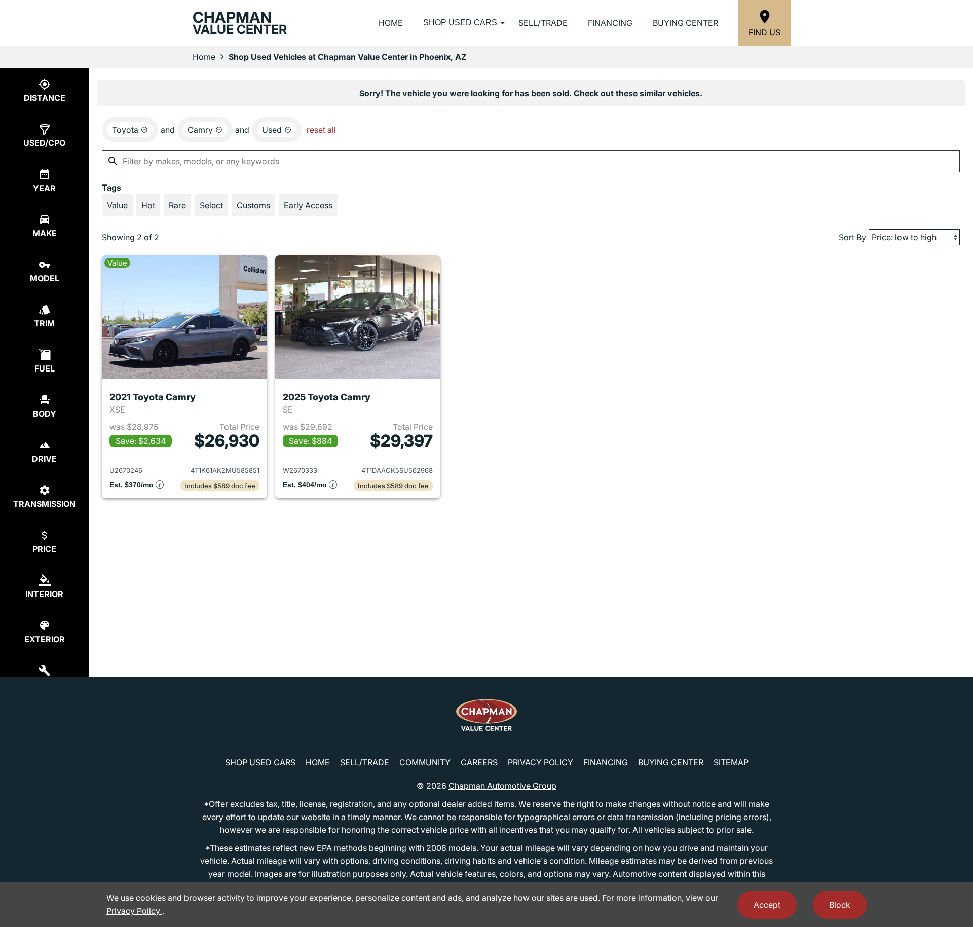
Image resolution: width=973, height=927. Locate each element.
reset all (321, 130)
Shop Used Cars (460, 22)
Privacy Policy (540, 762)
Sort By (852, 237)
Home (391, 23)
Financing (610, 23)
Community (425, 762)
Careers (479, 762)
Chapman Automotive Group (502, 786)
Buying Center (685, 23)
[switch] (117, 205)
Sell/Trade (543, 23)
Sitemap (731, 762)
